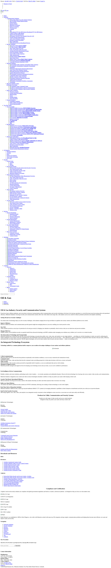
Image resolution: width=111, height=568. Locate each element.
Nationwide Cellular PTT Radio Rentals (19, 229)
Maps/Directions (14, 273)
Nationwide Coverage (15, 234)
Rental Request (13, 230)
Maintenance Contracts (15, 222)
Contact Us (12, 277)
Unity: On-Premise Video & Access (18, 49)
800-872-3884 (31, 1)
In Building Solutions (15, 101)
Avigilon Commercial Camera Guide (12, 462)
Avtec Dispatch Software (7, 436)
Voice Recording (14, 98)
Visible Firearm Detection (16, 79)
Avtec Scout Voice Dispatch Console (18, 70)
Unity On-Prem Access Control (17, 204)
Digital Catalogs (13, 288)
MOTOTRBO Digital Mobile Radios (18, 21)
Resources (12, 291)
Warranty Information (15, 216)
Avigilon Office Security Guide (11, 466)
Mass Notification (14, 41)
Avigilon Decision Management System (19, 51)
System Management (15, 220)
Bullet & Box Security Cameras (17, 192)
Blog (11, 284)
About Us (12, 268)
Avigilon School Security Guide (11, 467)
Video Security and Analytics (7, 412)
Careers (5, 531)
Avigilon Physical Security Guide (12, 464)
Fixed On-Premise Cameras (16, 52)
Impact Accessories (14, 26)
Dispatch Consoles (14, 91)
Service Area (13, 272)
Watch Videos (13, 290)
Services (6, 527)
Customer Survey (14, 279)
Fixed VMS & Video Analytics (17, 53)
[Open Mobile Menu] (1, 13)
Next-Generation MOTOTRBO (11, 483)
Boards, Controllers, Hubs (16, 208)
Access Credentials (14, 207)
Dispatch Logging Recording (17, 40)
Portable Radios (13, 97)
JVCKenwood (13, 28)
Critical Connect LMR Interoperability (19, 139)
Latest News (13, 283)
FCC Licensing (13, 215)
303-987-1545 (8, 1)
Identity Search (4, 424)
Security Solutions (8, 526)
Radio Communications (6, 438)
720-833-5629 (19, 1)
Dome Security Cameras (15, 193)
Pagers (11, 96)
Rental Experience (14, 226)
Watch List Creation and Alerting (8, 413)
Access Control (4, 409)
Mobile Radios (13, 94)
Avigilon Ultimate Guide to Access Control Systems (16, 463)
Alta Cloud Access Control (16, 203)
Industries (6, 303)
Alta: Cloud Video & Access (16, 48)
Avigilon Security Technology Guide (12, 470)
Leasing (11, 275)
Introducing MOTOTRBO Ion (11, 484)
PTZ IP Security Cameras (16, 196)
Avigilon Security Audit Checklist (12, 469)
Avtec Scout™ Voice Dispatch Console (19, 143)
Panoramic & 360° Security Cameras (18, 195)
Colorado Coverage (14, 233)
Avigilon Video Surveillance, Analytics (13, 479)
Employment (13, 271)
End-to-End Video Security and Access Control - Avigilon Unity (19, 477)
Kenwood (6, 532)
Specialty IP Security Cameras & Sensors (19, 197)
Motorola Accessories (15, 25)
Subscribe (17, 545)
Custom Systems (14, 235)
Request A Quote (8, 3)
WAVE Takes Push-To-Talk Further (12, 485)
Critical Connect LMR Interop (17, 33)
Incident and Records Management (9, 449)
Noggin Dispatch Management (17, 37)
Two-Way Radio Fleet (15, 227)
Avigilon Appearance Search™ (8, 423)
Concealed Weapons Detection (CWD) (19, 62)
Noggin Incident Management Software (19, 148)
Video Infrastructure (14, 55)
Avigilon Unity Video (6, 410)
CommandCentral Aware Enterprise (18, 75)
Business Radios (14, 24)
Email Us (42, 1)
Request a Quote (14, 280)
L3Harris (12, 29)
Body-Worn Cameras (6, 450)
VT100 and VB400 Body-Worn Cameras (13, 480)
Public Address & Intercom (16, 102)
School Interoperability (15, 104)
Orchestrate (12, 82)
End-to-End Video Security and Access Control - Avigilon (17, 476)
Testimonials (13, 269)
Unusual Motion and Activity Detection (10, 425)
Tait (10, 30)
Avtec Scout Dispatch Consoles (17, 38)
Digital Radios (13, 22)
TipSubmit (12, 67)
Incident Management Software (17, 72)
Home (5, 15)
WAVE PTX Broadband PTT (17, 34)
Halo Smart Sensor (14, 57)
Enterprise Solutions (8, 524)
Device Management (15, 223)
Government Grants (14, 286)
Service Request (13, 218)
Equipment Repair (14, 214)
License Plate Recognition (16, 93)
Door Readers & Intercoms (16, 206)
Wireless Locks (13, 210)
